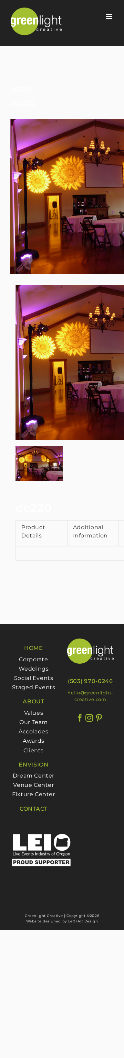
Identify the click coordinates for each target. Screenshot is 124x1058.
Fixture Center (33, 794)
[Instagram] (89, 718)
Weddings (34, 668)
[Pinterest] (99, 718)
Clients (33, 750)
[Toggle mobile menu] (110, 16)
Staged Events (33, 687)
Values (33, 713)
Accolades (33, 731)
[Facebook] (80, 718)
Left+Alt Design (83, 921)
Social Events (33, 678)
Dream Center (33, 775)
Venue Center (33, 785)
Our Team (33, 722)
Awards (33, 741)
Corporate (33, 659)
